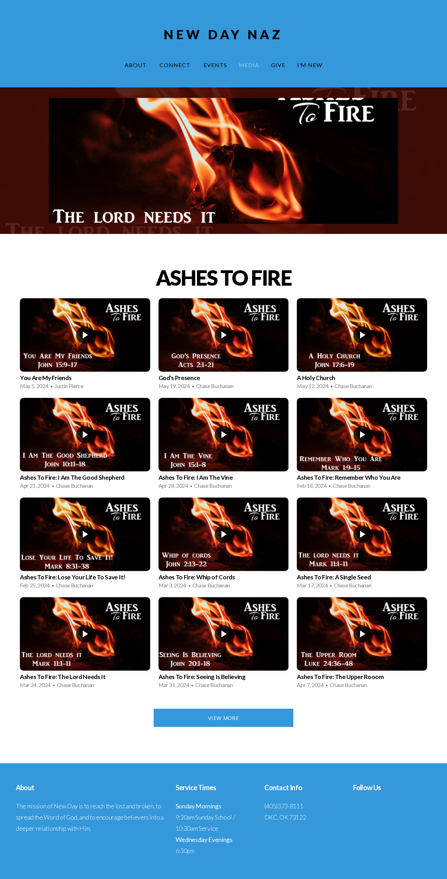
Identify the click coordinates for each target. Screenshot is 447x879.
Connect (176, 65)
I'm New (310, 65)
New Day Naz (223, 34)
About (136, 65)
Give (278, 65)
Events (215, 65)
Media (249, 65)
